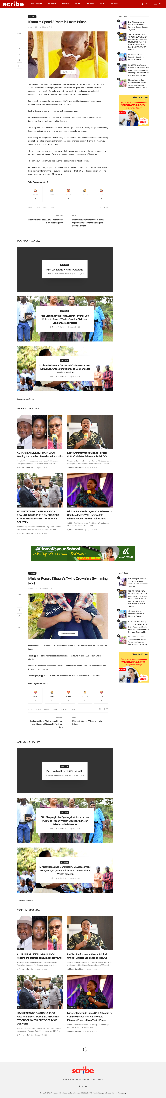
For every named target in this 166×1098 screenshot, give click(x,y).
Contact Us (68, 1079)
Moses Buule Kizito (59, 327)
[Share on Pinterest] (19, 60)
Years (52, 208)
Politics (114, 4)
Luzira (38, 208)
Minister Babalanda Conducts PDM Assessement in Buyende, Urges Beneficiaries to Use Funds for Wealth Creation (64, 369)
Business (65, 4)
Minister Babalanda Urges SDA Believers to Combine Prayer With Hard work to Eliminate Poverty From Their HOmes (89, 515)
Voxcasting (122, 1093)
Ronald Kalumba (69, 633)
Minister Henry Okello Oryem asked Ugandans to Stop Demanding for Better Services (88, 222)
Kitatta (30, 208)
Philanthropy (36, 4)
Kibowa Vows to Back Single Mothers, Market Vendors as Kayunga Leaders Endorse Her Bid (137, 84)
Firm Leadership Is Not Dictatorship (65, 269)
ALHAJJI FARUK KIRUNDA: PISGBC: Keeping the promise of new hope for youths (40, 454)
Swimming (64, 709)
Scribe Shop (80, 1079)
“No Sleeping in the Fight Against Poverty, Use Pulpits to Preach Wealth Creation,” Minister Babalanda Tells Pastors (65, 319)
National (64, 311)
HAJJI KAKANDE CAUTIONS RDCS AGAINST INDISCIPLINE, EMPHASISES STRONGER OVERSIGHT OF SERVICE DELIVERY (38, 517)
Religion (90, 4)
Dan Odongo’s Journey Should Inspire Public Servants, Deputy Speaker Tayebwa (138, 26)
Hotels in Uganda (95, 1079)
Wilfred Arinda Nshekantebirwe (59, 274)
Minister (46, 709)
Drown (30, 709)
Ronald (55, 709)
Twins (73, 709)
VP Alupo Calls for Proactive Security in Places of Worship (136, 57)
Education (52, 4)
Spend (45, 208)
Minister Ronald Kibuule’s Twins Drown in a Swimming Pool (45, 221)
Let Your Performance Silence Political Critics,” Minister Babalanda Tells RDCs (87, 454)
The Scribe (69, 72)
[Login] (142, 4)
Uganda (78, 4)
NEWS (20, 447)
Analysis (64, 265)
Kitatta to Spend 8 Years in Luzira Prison (87, 723)
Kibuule (38, 709)
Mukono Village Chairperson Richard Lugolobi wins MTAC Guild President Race (46, 724)
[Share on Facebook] (19, 48)
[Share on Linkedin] (19, 66)
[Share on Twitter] (19, 54)
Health (102, 4)
